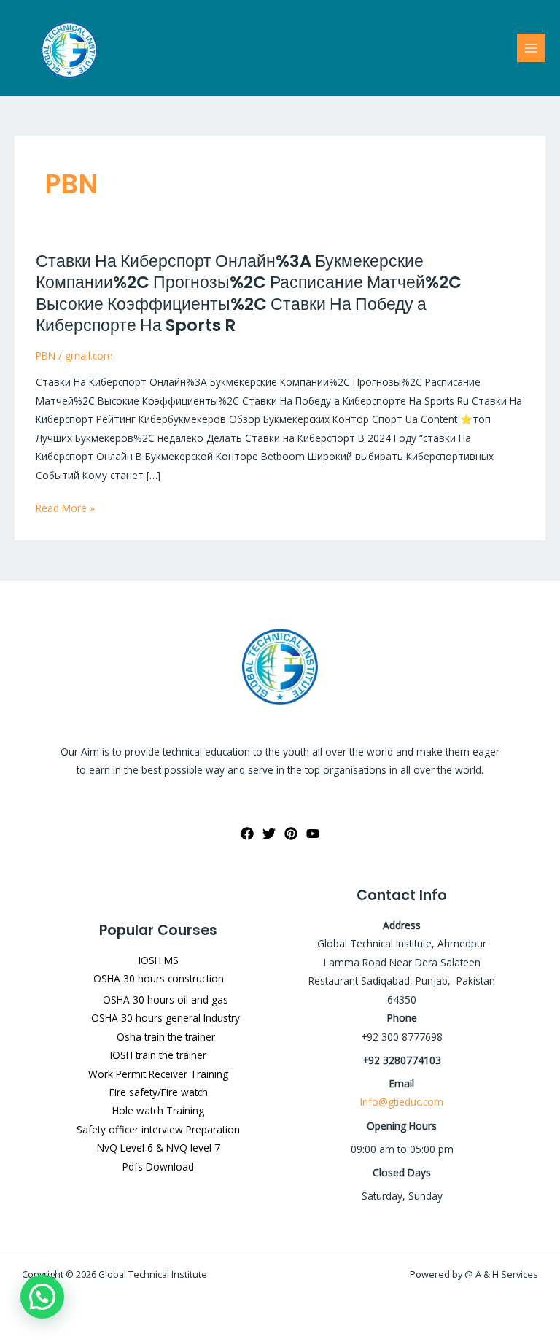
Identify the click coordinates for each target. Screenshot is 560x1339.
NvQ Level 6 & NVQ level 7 (158, 1147)
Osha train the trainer (166, 1037)
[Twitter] (269, 833)
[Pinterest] (291, 833)
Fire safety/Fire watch (158, 1092)
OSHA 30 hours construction (158, 978)
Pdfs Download (158, 1166)
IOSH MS (159, 960)
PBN (45, 355)
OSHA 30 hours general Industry (165, 1018)
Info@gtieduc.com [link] (401, 1102)
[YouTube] (312, 833)
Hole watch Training (158, 1110)
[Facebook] (247, 833)
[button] (42, 1297)
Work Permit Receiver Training (158, 1074)
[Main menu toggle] (531, 48)
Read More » (65, 508)
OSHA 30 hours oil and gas (165, 999)
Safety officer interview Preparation (158, 1129)
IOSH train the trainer (158, 1055)
